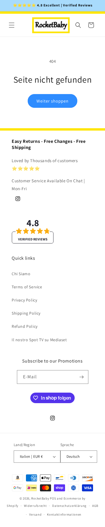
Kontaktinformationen (64, 514)
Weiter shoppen (52, 101)
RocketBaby (40, 498)
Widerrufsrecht (35, 506)
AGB (95, 506)
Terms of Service (27, 286)
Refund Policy (25, 326)
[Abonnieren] (81, 377)
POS (53, 498)
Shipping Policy (26, 313)
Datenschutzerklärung (69, 506)
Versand (35, 514)
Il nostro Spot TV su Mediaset (39, 339)
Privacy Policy (24, 300)
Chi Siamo (21, 273)
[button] (11, 25)
